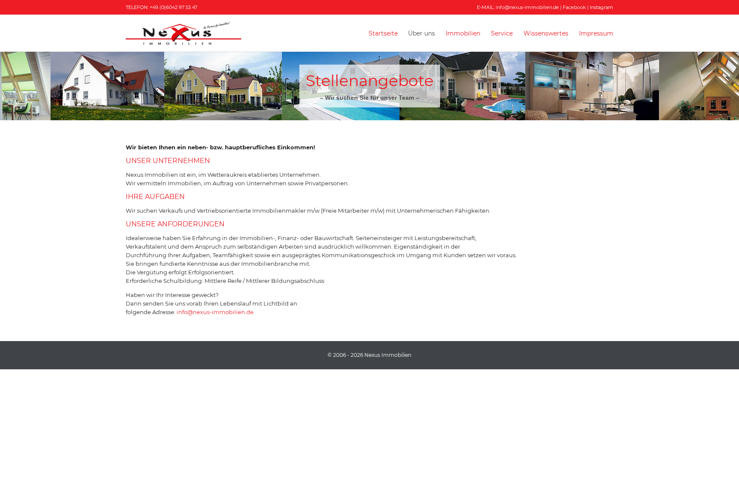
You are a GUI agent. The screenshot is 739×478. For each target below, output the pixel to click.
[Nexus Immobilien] (183, 33)
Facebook (574, 7)
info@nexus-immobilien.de (527, 7)
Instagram (601, 7)
